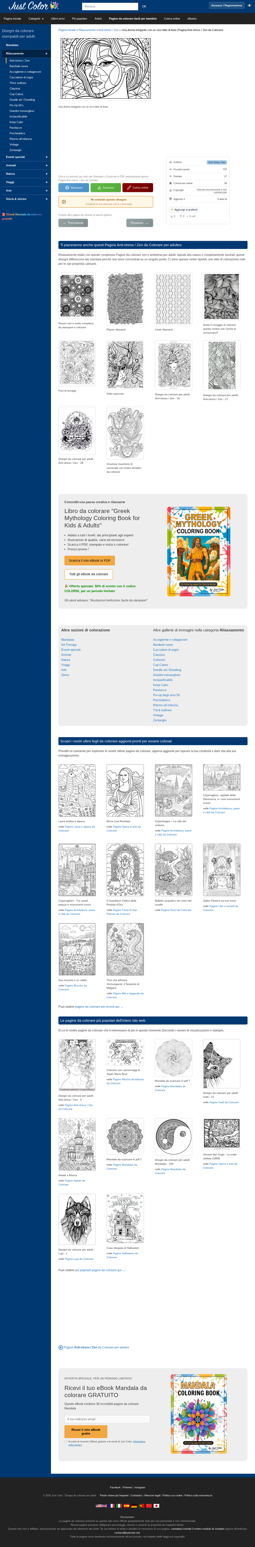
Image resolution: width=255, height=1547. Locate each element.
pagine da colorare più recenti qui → (99, 1006)
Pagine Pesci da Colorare (176, 910)
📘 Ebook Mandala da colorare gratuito (22, 216)
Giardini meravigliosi (166, 675)
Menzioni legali (152, 1495)
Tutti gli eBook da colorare (88, 574)
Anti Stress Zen (216, 162)
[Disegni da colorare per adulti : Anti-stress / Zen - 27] (221, 389)
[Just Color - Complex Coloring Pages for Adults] (101, 1505)
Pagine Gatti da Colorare (224, 1102)
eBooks (192, 18)
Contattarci (136, 1495)
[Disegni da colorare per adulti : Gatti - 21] (221, 1087)
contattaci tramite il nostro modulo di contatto (197, 1528)
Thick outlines (162, 710)
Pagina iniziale (12, 18)
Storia (65, 675)
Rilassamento (87, 30)
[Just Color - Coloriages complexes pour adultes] (111, 1505)
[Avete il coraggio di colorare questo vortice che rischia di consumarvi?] (221, 319)
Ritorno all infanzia (165, 705)
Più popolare (79, 18)
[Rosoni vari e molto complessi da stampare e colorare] (77, 317)
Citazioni (159, 654)
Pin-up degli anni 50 (166, 695)
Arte (64, 669)
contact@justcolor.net (127, 1532)
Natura (65, 659)
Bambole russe (163, 644)
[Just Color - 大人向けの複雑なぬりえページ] (156, 1505)
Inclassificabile (163, 680)
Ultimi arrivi (58, 18)
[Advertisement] (105, 141)
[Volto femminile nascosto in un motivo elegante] (125, 388)
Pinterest (128, 1487)
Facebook (115, 1487)
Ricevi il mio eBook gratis (85, 1431)
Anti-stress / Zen (108, 30)
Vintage (158, 715)
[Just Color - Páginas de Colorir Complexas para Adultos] (141, 1505)
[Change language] (249, 5)
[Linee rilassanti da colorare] (173, 324)
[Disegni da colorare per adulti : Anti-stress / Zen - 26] (173, 388)
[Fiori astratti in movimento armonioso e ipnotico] (77, 385)
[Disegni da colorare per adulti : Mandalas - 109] (173, 1154)
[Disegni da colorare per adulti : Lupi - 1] (77, 1244)
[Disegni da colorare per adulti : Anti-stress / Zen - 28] (77, 453)
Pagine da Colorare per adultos (96, 1347)
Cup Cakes (160, 664)
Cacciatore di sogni (166, 649)
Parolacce (160, 690)
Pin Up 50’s (17, 105)
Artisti (98, 18)
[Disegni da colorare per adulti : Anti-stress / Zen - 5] (77, 1090)
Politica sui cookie (172, 1495)
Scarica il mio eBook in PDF (90, 560)
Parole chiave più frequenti (114, 1495)
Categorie (34, 18)
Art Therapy (69, 644)
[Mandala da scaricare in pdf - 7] (173, 1075)
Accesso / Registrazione (226, 5)
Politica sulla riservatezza (198, 1495)
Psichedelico (161, 700)
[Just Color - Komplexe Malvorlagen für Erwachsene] (134, 1505)
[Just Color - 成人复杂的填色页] (149, 1505)
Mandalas (67, 639)
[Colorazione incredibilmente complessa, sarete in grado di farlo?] (125, 324)
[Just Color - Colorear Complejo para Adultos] (126, 1505)
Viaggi (65, 664)
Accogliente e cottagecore (170, 639)
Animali (66, 654)
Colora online (172, 18)
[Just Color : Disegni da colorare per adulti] (34, 5)
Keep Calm (160, 685)
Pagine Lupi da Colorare (79, 1258)
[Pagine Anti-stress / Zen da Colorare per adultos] (60, 1347)
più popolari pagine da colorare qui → (100, 1270)
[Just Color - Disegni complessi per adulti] (119, 1505)
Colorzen (159, 659)
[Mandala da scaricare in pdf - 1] (125, 1153)
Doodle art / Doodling (167, 669)
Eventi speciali (71, 649)
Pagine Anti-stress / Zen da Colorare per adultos (143, 245)
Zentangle (160, 720)
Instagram (139, 1487)
